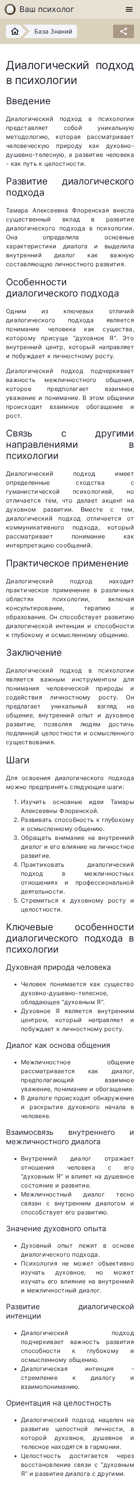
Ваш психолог (47, 9)
